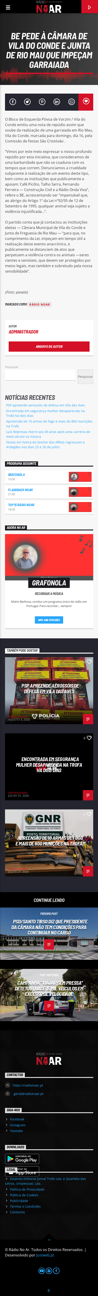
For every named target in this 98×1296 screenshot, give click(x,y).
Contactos (17, 1212)
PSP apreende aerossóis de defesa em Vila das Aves (45, 405)
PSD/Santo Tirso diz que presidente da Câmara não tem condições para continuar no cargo (49, 926)
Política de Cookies (24, 1195)
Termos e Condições (25, 1206)
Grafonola (16, 474)
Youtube (16, 1131)
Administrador (23, 331)
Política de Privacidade (27, 1189)
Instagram (18, 1125)
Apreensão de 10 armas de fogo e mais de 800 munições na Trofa (49, 840)
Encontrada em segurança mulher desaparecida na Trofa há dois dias (49, 764)
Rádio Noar (39, 304)
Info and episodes (49, 620)
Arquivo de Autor (49, 346)
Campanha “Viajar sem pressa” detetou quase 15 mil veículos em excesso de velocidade (49, 988)
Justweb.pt (45, 1255)
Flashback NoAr (20, 490)
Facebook (17, 1119)
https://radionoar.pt (28, 1085)
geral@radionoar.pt (28, 1094)
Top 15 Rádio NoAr (21, 504)
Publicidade (19, 1201)
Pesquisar (11, 367)
